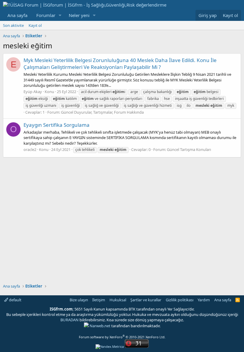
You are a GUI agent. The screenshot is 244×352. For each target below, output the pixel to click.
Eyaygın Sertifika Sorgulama (57, 124)
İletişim (98, 299)
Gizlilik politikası (179, 299)
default (14, 299)
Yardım (204, 299)
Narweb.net (100, 325)
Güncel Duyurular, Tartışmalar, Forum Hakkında (102, 112)
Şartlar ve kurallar (145, 299)
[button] (60, 15)
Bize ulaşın (79, 299)
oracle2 (30, 149)
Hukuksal (118, 299)
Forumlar (45, 15)
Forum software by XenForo (122, 337)
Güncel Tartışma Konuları (189, 149)
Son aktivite (13, 25)
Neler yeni (79, 15)
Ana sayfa (17, 15)
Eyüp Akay (33, 91)
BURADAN (69, 319)
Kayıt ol (35, 25)
